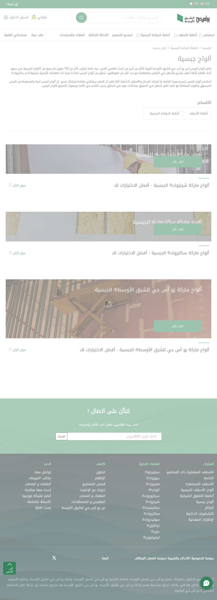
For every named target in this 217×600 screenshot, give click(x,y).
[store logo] (193, 18)
